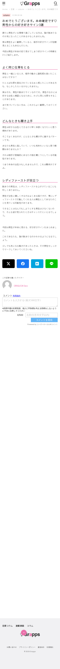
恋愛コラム (7, 625)
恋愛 (13, 9)
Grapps (33, 651)
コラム (30, 625)
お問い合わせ (12, 647)
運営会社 (41, 647)
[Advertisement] (30, 455)
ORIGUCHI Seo (21, 285)
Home (5, 9)
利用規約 (50, 647)
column (21, 9)
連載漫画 (20, 625)
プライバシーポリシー (27, 647)
